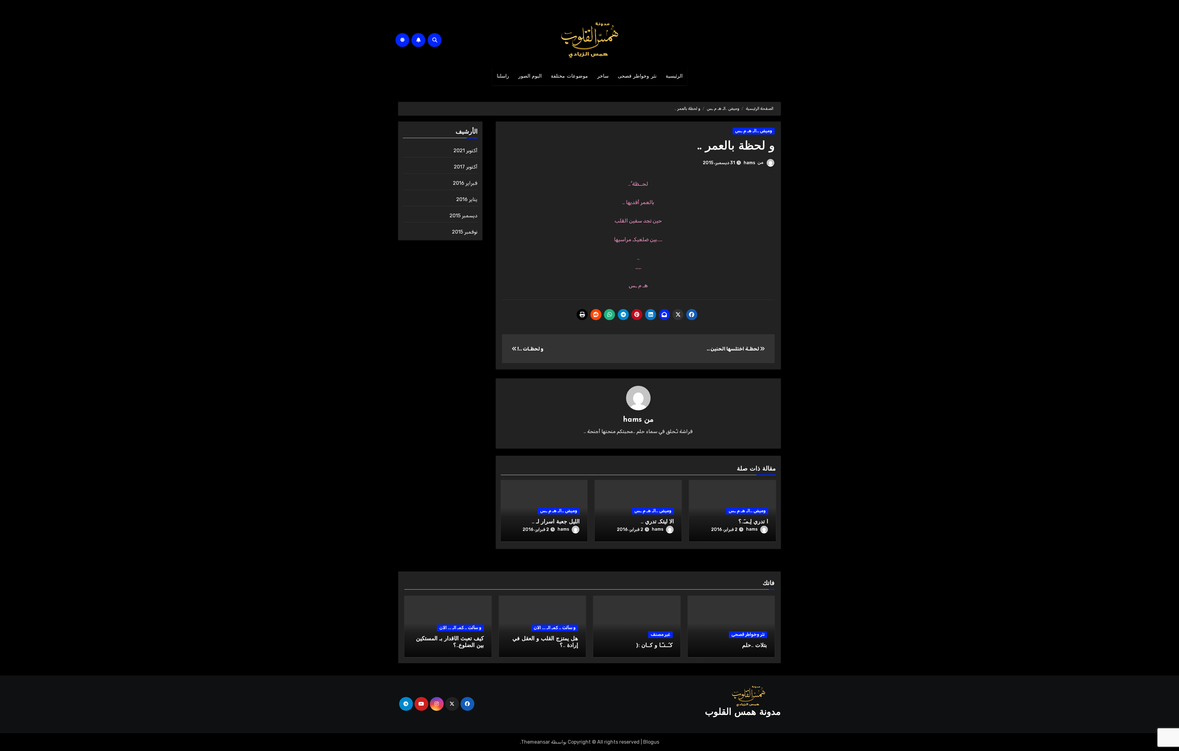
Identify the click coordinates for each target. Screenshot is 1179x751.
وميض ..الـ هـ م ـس (753, 131)
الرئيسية (674, 76)
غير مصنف (660, 634)
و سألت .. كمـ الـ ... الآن (555, 627)
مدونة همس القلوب (743, 712)
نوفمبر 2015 (464, 232)
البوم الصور (530, 76)
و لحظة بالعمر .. (736, 147)
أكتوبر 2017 (465, 167)
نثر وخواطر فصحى (637, 76)
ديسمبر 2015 (463, 216)
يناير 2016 (466, 199)
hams (749, 162)
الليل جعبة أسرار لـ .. (556, 522)
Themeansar (535, 742)
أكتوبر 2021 (465, 150)
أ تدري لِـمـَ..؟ (753, 522)
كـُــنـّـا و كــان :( (654, 645)
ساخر (603, 76)
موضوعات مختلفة (569, 76)
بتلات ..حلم (754, 645)
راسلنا (503, 76)
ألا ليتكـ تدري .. (657, 522)
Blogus (651, 742)
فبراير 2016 (465, 183)
